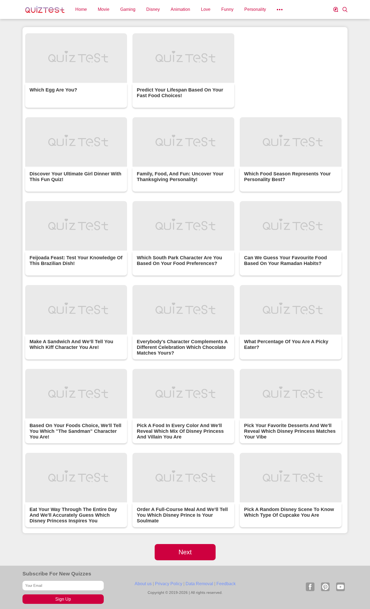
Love (205, 9)
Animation (180, 9)
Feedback (226, 583)
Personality (255, 9)
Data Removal (199, 583)
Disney (153, 9)
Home (81, 9)
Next (185, 552)
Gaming (127, 9)
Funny (227, 9)
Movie (103, 9)
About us (143, 583)
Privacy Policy (168, 583)
